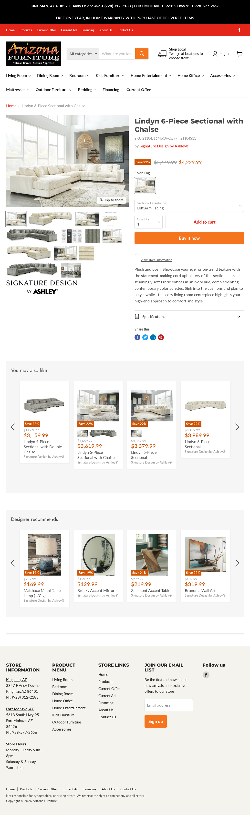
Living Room (17, 75)
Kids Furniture (108, 75)
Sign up (155, 721)
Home (10, 30)
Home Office (189, 75)
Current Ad (69, 30)
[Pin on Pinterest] (161, 337)
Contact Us (125, 30)
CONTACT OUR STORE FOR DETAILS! (129, 18)
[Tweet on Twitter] (145, 337)
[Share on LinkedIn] (153, 337)
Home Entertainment (149, 75)
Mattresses (16, 89)
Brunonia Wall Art (200, 590)
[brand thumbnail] (42, 287)
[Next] (236, 427)
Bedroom (77, 75)
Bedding (85, 89)
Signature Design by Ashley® (164, 146)
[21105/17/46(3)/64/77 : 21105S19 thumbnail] (32, 270)
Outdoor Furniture (52, 89)
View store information (156, 260)
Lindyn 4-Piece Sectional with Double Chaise (43, 446)
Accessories (221, 75)
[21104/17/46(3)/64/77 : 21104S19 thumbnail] (112, 236)
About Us (106, 30)
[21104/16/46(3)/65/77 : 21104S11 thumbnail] (16, 219)
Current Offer (46, 30)
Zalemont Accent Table (150, 590)
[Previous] (13, 427)
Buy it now (189, 238)
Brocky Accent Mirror (96, 590)
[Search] (141, 53)
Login (224, 53)
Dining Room (48, 75)
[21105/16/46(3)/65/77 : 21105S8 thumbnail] (32, 236)
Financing (88, 30)
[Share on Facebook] (137, 337)
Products (26, 30)
